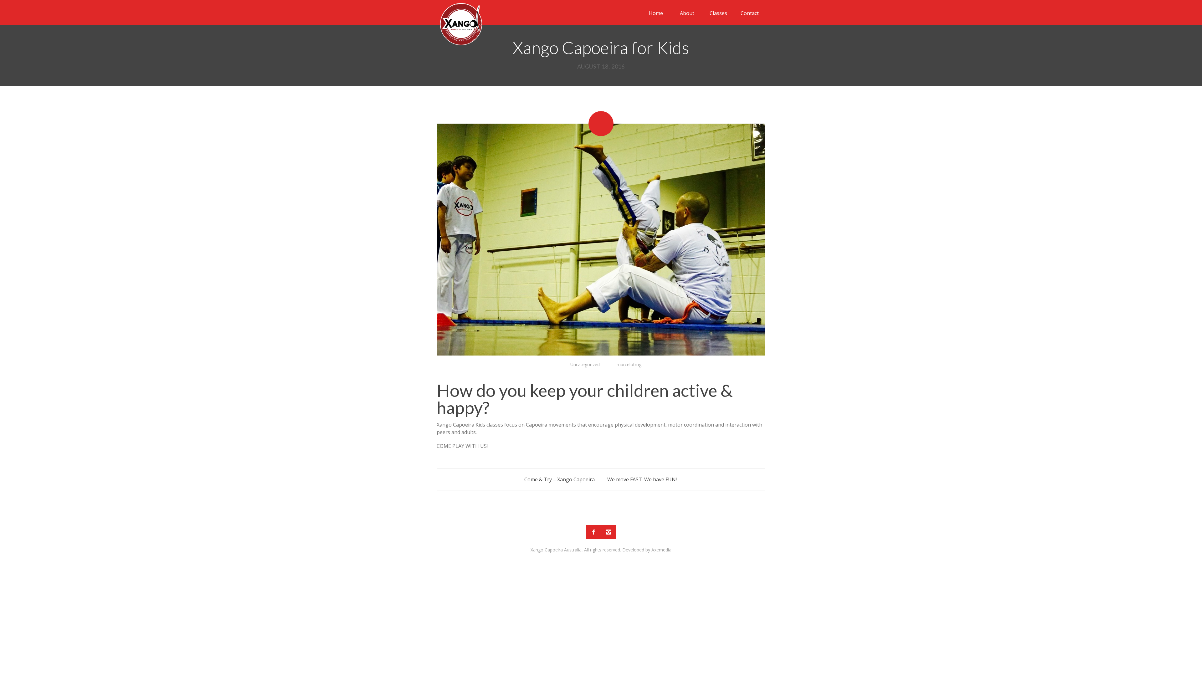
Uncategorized (585, 364)
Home (656, 13)
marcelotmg (629, 364)
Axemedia (661, 550)
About (687, 13)
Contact (750, 13)
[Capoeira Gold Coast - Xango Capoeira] (461, 23)
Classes (718, 13)
